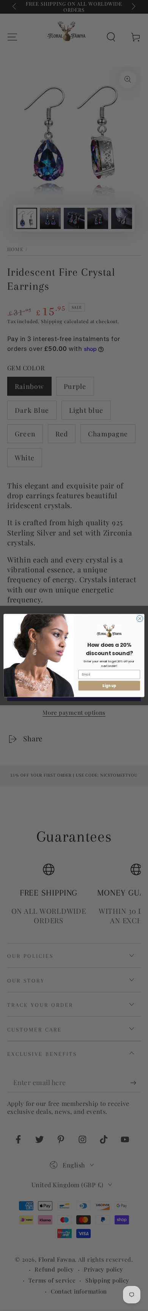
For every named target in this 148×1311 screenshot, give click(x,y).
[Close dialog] (140, 618)
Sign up (109, 685)
